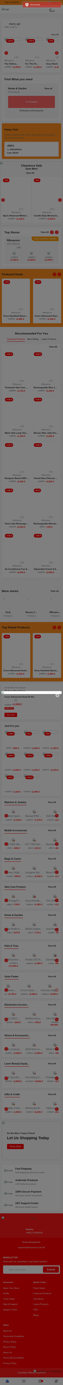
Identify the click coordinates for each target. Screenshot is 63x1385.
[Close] (57, 695)
